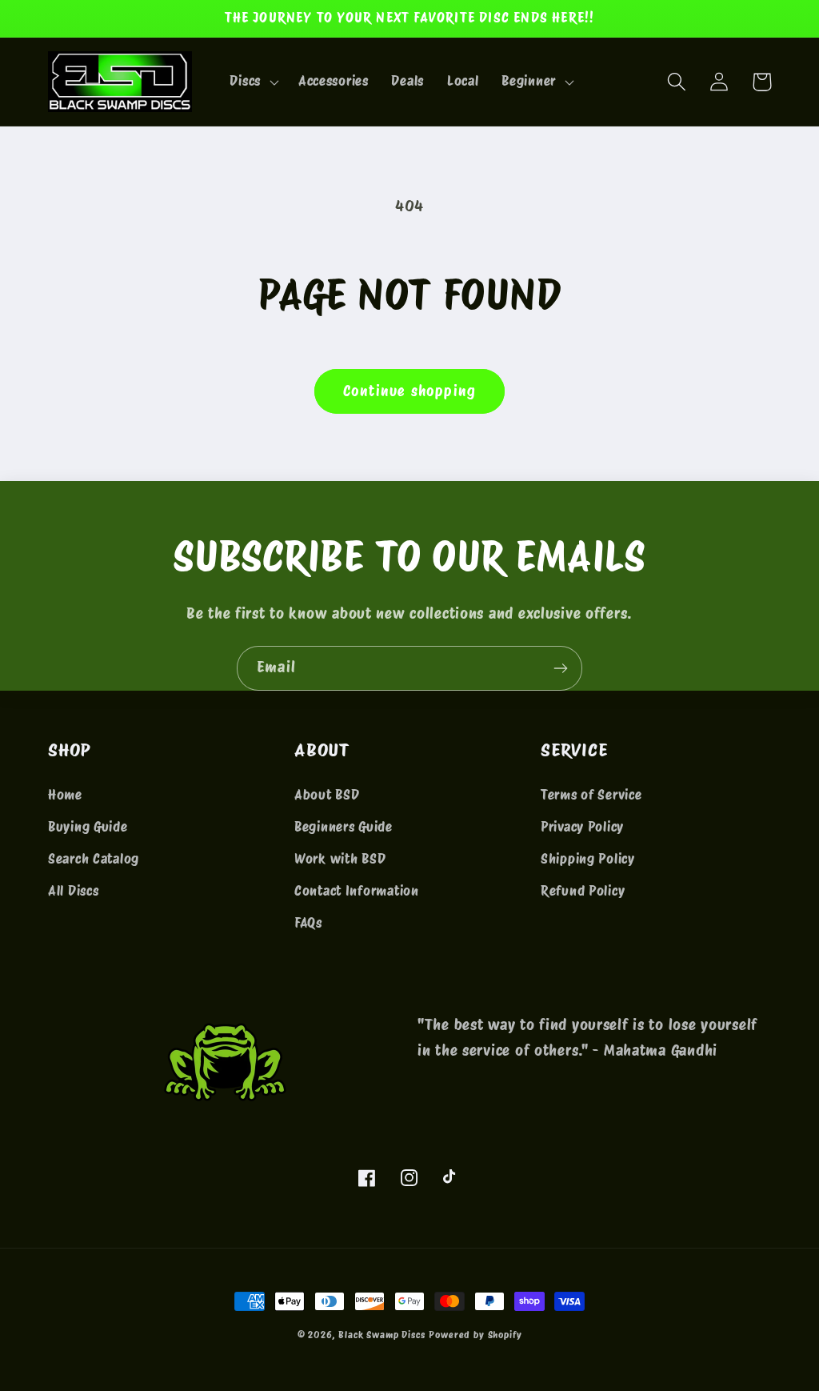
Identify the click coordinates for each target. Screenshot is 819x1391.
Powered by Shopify (475, 1335)
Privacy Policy (582, 827)
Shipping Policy (588, 859)
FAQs (308, 923)
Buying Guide (88, 827)
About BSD (326, 795)
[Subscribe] (560, 668)
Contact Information (356, 891)
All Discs (73, 891)
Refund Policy (583, 891)
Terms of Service (591, 795)
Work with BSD (340, 859)
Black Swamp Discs (381, 1335)
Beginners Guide (343, 827)
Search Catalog (93, 859)
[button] (252, 82)
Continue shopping (409, 391)
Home (65, 795)
